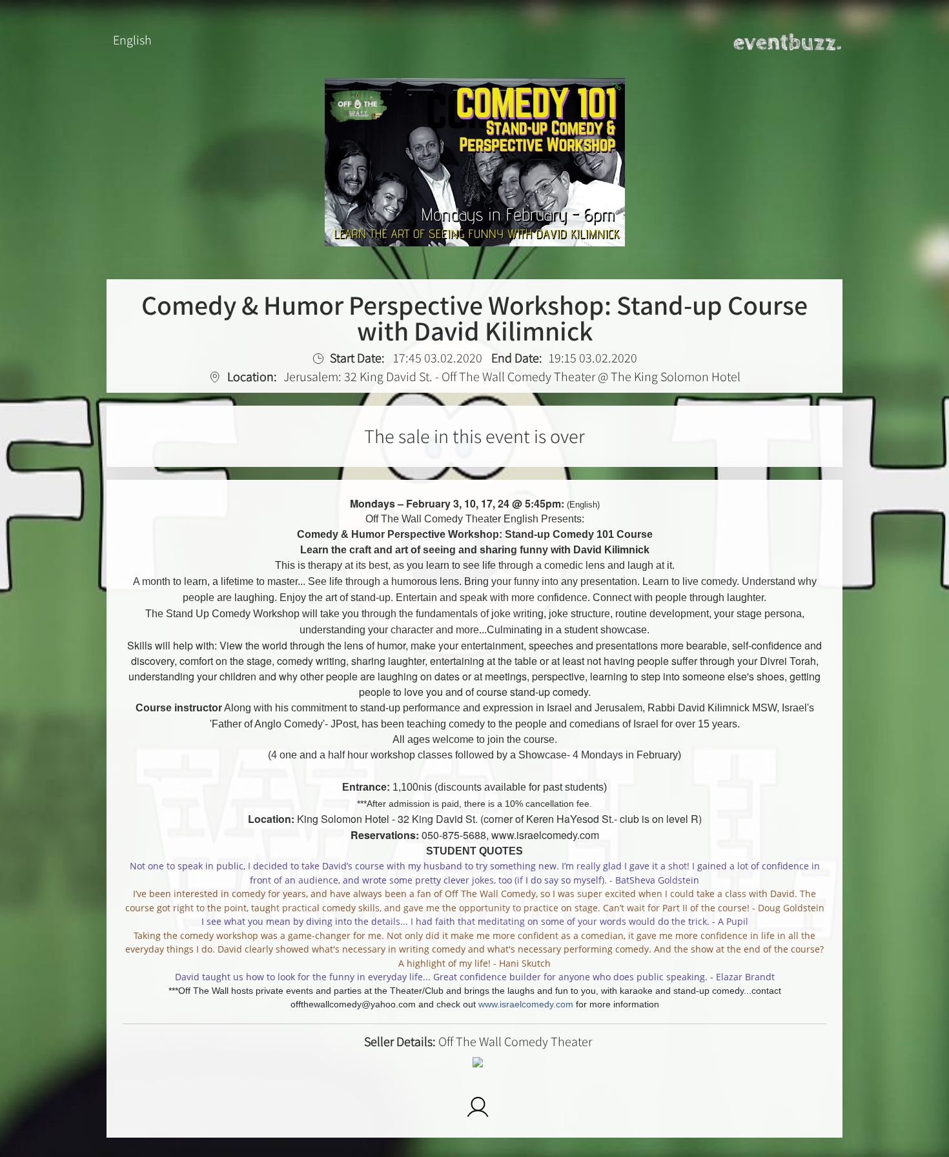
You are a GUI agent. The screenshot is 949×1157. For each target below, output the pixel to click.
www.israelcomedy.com (525, 1004)
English (132, 40)
